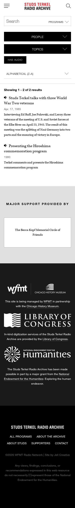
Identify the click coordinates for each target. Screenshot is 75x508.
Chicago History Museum (43, 306)
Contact (61, 443)
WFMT (48, 301)
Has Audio (15, 59)
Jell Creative (62, 454)
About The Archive (51, 436)
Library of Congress (55, 339)
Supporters (40, 443)
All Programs (21, 436)
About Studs (17, 443)
